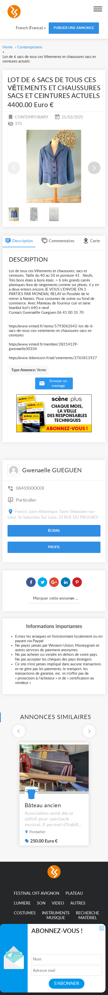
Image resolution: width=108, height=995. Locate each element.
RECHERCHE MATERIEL (87, 915)
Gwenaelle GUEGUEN (52, 471)
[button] (94, 168)
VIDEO (58, 903)
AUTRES (77, 903)
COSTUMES (25, 913)
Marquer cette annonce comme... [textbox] (56, 598)
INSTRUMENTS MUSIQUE (56, 915)
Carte (95, 241)
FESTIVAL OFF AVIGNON (36, 893)
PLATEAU (74, 893)
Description (22, 241)
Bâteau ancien (43, 805)
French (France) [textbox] (29, 28)
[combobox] (27, 28)
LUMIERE (22, 903)
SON (41, 903)
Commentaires (61, 241)
